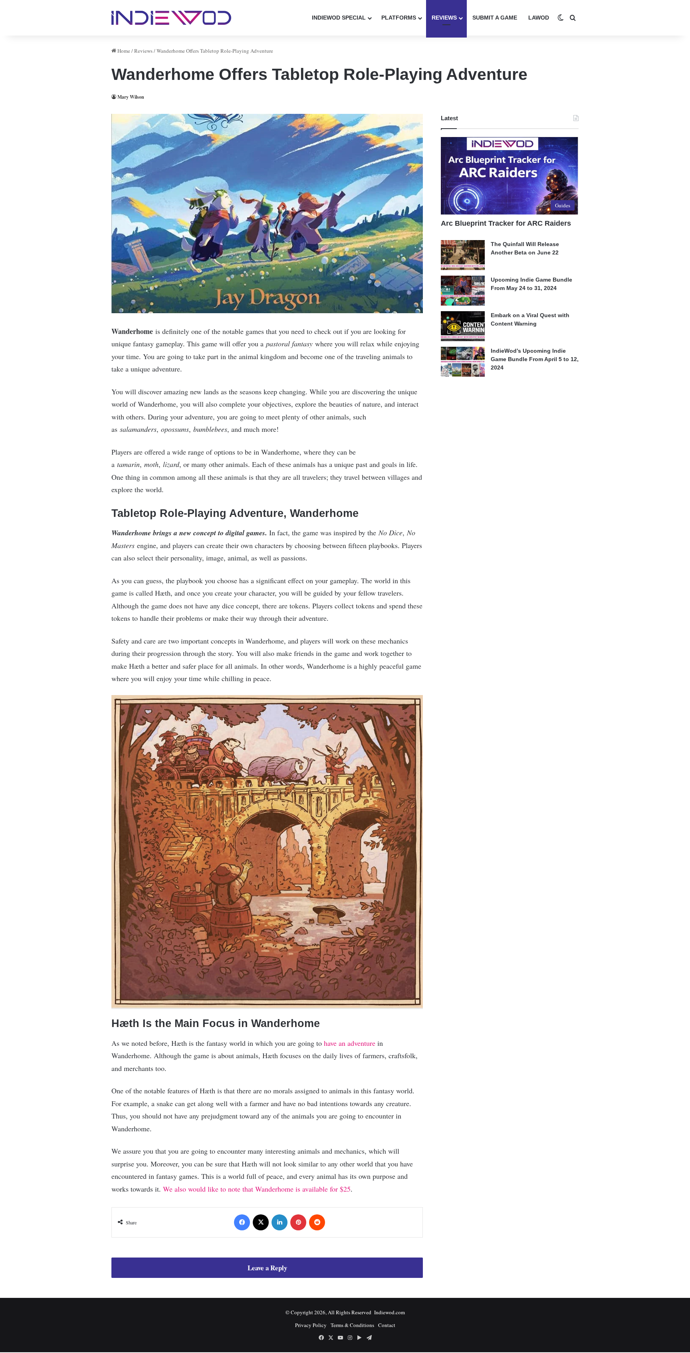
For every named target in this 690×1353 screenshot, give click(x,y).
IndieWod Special (339, 17)
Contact (386, 1325)
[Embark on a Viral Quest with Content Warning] (463, 326)
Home (123, 50)
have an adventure (349, 1043)
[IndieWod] (171, 17)
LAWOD (538, 17)
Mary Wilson (130, 96)
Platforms (398, 17)
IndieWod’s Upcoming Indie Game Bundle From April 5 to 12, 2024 (535, 359)
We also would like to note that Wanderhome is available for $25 (257, 1189)
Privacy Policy (311, 1325)
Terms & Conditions (352, 1325)
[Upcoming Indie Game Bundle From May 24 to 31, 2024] (463, 291)
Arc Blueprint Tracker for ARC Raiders (506, 223)
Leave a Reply (267, 1268)
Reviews (444, 17)
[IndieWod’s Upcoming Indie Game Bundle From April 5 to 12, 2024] (463, 362)
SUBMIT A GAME (494, 17)
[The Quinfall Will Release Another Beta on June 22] (463, 255)
